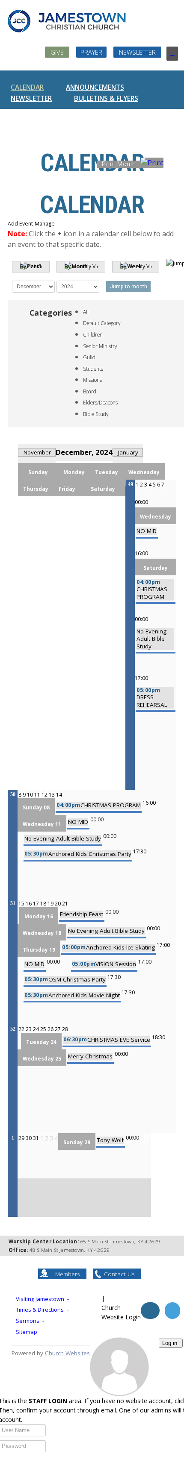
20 (58, 903)
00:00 (141, 502)
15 (21, 903)
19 (50, 903)
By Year (29, 266)
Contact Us (119, 1274)
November (37, 452)
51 (12, 903)
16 (29, 903)
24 (36, 1029)
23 (29, 1029)
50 (12, 794)
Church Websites (67, 1353)
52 (12, 1029)
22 (21, 1029)
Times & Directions (40, 1309)
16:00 (141, 553)
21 (65, 903)
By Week (131, 266)
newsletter (137, 52)
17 (36, 903)
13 (52, 794)
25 (43, 1029)
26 (50, 1029)
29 (21, 1138)
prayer (91, 52)
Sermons (27, 1320)
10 (30, 794)
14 (59, 794)
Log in (169, 1343)
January (128, 452)
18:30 (158, 1037)
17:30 (139, 851)
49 (130, 484)
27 (58, 1029)
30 (29, 1138)
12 (44, 794)
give (57, 52)
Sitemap (26, 1332)
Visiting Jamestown (40, 1299)
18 (43, 903)
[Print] (171, 163)
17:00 (141, 678)
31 (36, 1138)
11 (37, 794)
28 (65, 1029)
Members (67, 1274)
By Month (76, 266)
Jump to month (128, 287)
